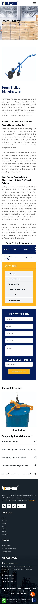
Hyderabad (8, 591)
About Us (4, 521)
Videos (4, 532)
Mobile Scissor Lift (14, 300)
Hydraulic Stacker (14, 279)
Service (4, 526)
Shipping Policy (6, 552)
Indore (15, 591)
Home (3, 518)
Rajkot (13, 594)
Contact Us (5, 534)
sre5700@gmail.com (10, 581)
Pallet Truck (12, 274)
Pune (32, 591)
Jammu (26, 591)
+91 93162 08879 (9, 578)
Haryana (19, 588)
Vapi (25, 594)
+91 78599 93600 (9, 575)
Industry (4, 529)
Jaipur (21, 591)
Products (4, 523)
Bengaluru (5, 588)
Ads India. (25, 602)
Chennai (13, 588)
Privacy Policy (6, 545)
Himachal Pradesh (30, 588)
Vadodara (20, 594)
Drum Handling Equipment (17, 290)
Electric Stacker (14, 284)
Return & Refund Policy (9, 549)
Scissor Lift (12, 295)
